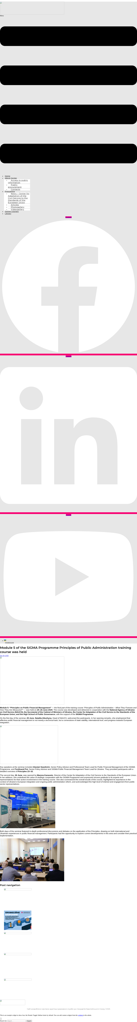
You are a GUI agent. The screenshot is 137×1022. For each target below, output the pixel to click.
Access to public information (18, 181)
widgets (80, 1015)
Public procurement (15, 186)
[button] (68, 94)
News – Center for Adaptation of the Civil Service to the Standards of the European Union (18, 198)
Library (8, 214)
